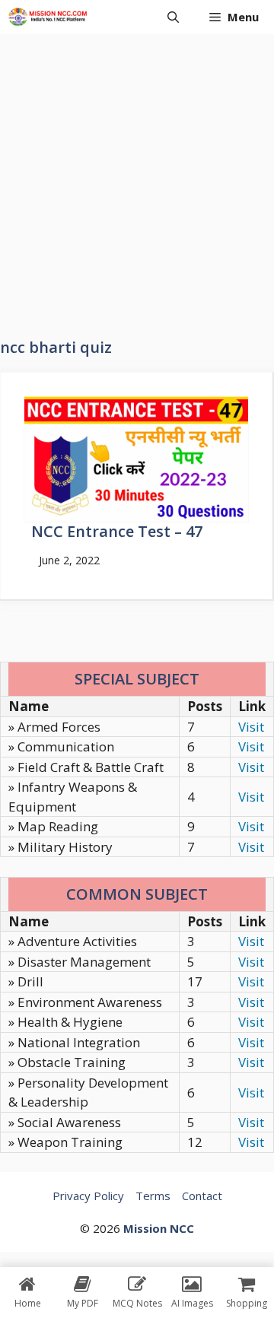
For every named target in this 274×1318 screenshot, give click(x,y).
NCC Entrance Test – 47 (116, 531)
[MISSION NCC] (48, 17)
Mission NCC (158, 1228)
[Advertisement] (137, 179)
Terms (152, 1195)
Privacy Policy (88, 1195)
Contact (202, 1195)
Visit (251, 726)
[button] (173, 17)
